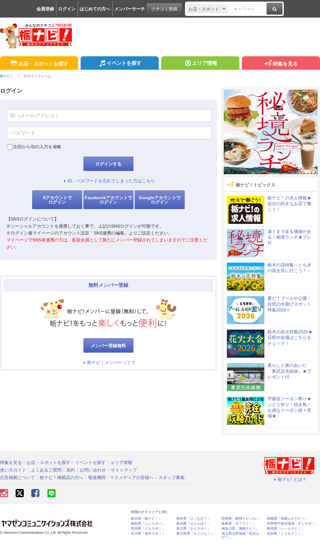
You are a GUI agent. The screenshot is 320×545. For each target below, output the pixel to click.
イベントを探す (124, 63)
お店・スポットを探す (43, 63)
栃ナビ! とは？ (292, 479)
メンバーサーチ (129, 8)
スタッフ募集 (171, 477)
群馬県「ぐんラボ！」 (148, 528)
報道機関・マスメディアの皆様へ (121, 477)
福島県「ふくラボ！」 (148, 523)
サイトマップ (124, 469)
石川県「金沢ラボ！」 (148, 533)
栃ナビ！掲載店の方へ (61, 477)
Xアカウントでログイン (57, 199)
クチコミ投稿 (164, 8)
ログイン (67, 8)
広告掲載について (17, 477)
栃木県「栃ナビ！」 (146, 518)
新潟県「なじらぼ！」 (193, 523)
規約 (70, 469)
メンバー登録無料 (108, 345)
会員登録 (45, 8)
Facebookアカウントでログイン (108, 199)
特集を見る (285, 63)
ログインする (108, 163)
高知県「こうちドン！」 (286, 533)
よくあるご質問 (46, 469)
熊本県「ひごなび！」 (193, 518)
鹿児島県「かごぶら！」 (195, 533)
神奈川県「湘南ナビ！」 (240, 528)
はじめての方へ (95, 8)
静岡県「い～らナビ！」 (286, 528)
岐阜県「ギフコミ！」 (239, 523)
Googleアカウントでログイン (160, 199)
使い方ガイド (13, 469)
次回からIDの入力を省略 (37, 146)
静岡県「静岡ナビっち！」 (242, 518)
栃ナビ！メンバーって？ (111, 362)
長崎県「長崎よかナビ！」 (287, 518)
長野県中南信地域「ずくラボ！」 (292, 523)
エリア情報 (204, 63)
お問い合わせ (93, 469)
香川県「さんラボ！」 (193, 528)
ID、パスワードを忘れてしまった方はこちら (111, 180)
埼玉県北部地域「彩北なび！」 (240, 535)
